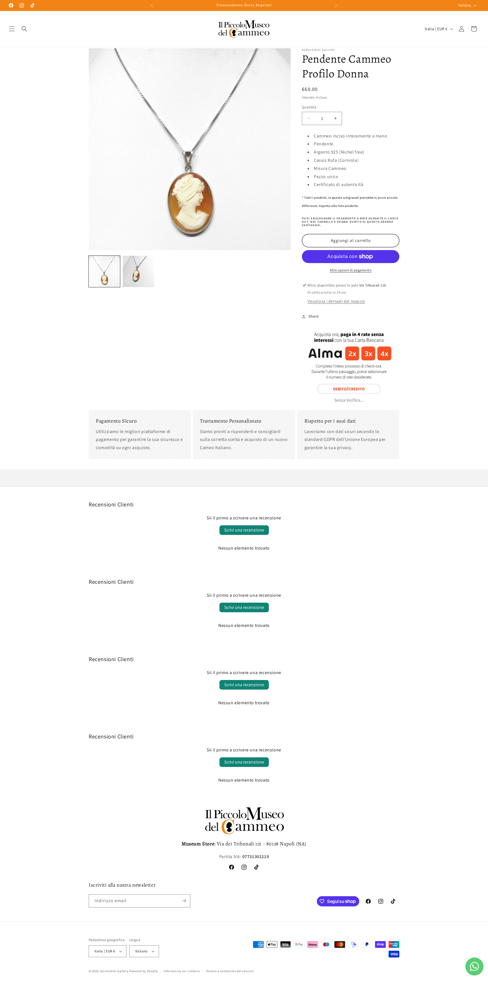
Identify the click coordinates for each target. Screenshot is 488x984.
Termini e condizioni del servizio (230, 971)
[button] (12, 29)
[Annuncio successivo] (336, 5)
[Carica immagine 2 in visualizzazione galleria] (138, 271)
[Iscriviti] (184, 901)
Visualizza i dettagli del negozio (336, 301)
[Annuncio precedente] (152, 5)
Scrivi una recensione (244, 530)
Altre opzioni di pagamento (350, 270)
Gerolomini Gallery (114, 971)
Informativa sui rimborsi (182, 971)
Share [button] (313, 316)
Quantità (309, 107)
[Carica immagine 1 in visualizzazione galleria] (104, 271)
